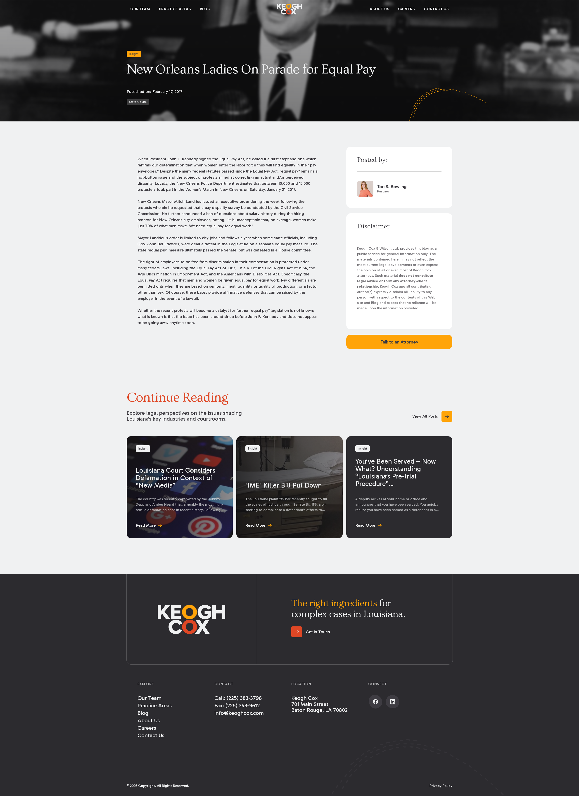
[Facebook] (375, 701)
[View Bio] (399, 189)
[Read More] (180, 487)
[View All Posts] (432, 416)
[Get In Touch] (310, 631)
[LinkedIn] (392, 701)
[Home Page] (289, 9)
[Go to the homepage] (191, 619)
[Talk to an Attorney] (399, 342)
